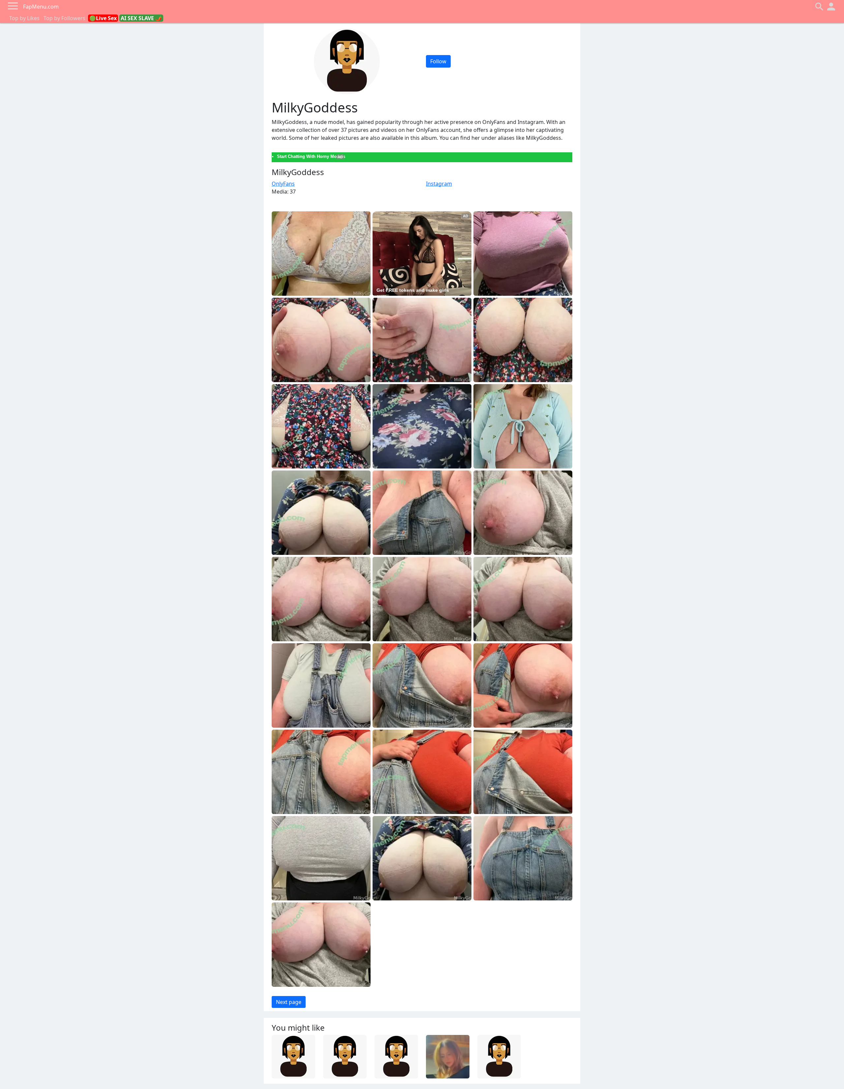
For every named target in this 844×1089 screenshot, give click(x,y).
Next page (288, 1002)
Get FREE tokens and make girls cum (413, 293)
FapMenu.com (41, 6)
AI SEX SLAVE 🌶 (141, 18)
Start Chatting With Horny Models (311, 156)
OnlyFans (283, 183)
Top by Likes (24, 18)
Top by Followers (64, 18)
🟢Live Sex (103, 18)
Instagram (439, 183)
